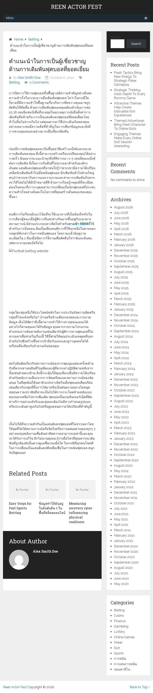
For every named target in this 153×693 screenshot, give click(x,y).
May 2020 (121, 584)
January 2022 (123, 487)
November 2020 (126, 552)
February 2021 (124, 535)
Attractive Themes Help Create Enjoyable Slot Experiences (127, 109)
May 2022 (121, 471)
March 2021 (122, 530)
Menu (10, 18)
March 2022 (122, 476)
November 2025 (126, 256)
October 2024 (124, 326)
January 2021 (123, 541)
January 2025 (123, 309)
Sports (119, 653)
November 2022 (126, 449)
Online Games (124, 637)
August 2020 (123, 568)
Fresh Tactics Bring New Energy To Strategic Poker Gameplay (128, 78)
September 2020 (126, 562)
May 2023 (121, 417)
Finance (120, 621)
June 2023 (121, 412)
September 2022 (126, 460)
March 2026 (122, 234)
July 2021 (121, 508)
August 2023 (123, 401)
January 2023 (123, 439)
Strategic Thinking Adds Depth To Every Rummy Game (129, 94)
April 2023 (121, 422)
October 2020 (124, 557)
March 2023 (122, 428)
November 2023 (126, 385)
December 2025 (126, 250)
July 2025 (121, 277)
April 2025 (121, 293)
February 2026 (124, 239)
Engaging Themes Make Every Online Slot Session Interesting (127, 140)
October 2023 (124, 390)
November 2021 (125, 498)
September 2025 (126, 266)
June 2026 (121, 218)
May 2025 (121, 288)
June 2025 (121, 283)
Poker (118, 642)
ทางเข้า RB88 (78, 224)
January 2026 (124, 245)
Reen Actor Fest (76, 7)
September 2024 (126, 331)
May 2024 (121, 352)
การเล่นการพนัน (125, 664)
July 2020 (121, 573)
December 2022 (126, 444)
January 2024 (124, 374)
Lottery (119, 632)
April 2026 (121, 229)
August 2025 (123, 272)
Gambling (121, 626)
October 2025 (124, 261)
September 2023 (126, 396)
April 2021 (121, 525)
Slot (117, 648)
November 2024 (126, 320)
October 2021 (124, 503)
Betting (14, 82)
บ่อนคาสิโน (122, 669)
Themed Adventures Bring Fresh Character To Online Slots (129, 125)
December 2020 (126, 546)
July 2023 (121, 406)
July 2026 (121, 213)
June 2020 (121, 578)
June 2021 (121, 514)
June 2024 (121, 347)
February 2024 (124, 369)
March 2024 (122, 363)
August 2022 (123, 465)
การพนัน (120, 659)
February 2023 (124, 433)
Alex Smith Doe (29, 78)
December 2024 (126, 315)
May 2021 (121, 519)
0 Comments (39, 82)
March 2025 (122, 299)
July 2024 (121, 342)
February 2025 (124, 304)
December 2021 (125, 492)
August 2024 (123, 336)
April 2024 (121, 358)
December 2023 (126, 379)
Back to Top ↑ (140, 687)
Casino (119, 615)
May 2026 (121, 223)
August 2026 (123, 207)
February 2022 (124, 482)
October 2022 (124, 455)
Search (116, 37)
